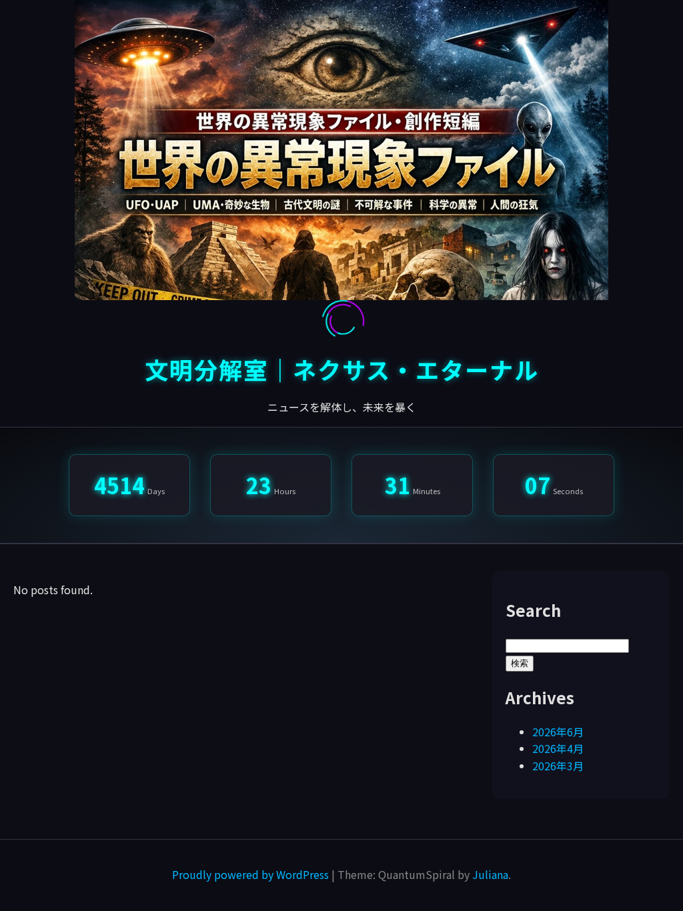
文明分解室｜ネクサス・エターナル (342, 369)
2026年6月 (558, 732)
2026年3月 (558, 766)
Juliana (490, 874)
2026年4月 (558, 748)
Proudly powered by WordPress (251, 874)
